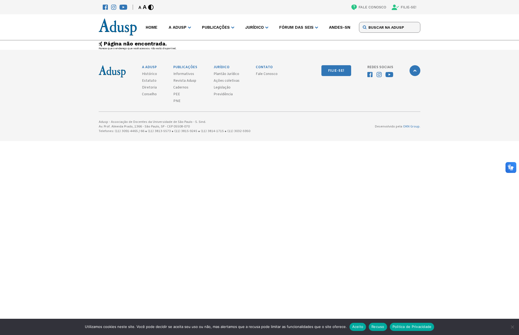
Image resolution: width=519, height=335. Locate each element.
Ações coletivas (226, 81)
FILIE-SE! (408, 7)
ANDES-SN (339, 27)
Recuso (377, 326)
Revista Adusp (184, 81)
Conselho (149, 94)
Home (151, 27)
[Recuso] (512, 327)
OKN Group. (411, 127)
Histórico (149, 74)
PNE (177, 101)
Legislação (222, 88)
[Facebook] (105, 7)
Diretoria (149, 88)
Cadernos (180, 88)
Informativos (183, 74)
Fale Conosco (267, 74)
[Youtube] (123, 7)
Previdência (223, 94)
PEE (176, 94)
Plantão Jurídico (226, 74)
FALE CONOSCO (372, 7)
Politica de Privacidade (412, 326)
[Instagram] (113, 7)
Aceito (358, 326)
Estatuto (149, 81)
